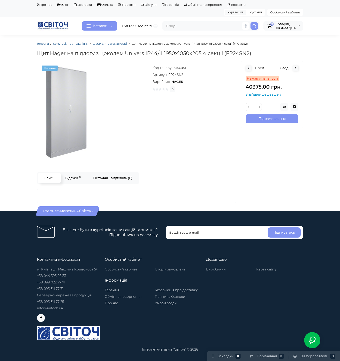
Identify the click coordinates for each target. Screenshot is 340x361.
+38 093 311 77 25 (50, 302)
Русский (256, 12)
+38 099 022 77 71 (137, 26)
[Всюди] (245, 26)
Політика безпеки (170, 297)
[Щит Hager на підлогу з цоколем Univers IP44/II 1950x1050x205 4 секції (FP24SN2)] (92, 112)
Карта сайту (266, 269)
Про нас (45, 4)
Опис (48, 178)
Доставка (84, 4)
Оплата (107, 4)
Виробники (216, 269)
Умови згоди (166, 303)
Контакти (238, 4)
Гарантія (171, 4)
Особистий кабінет (285, 12)
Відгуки (150, 4)
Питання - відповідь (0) (112, 178)
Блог (64, 4)
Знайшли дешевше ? (263, 94)
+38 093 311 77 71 (50, 289)
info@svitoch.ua (50, 308)
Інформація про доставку (176, 290)
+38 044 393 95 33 (51, 276)
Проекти (128, 4)
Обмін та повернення (204, 4)
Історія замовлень (170, 269)
